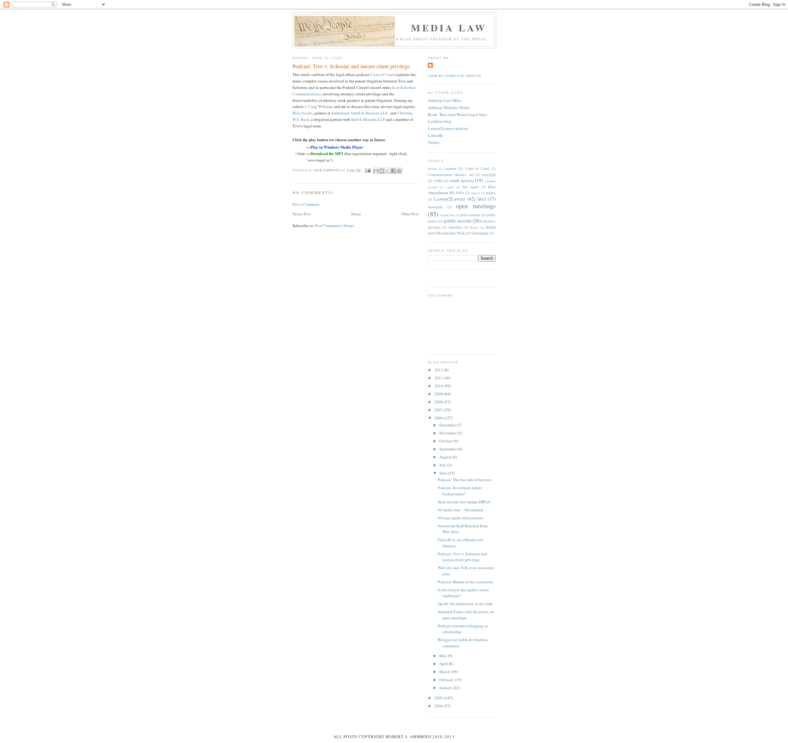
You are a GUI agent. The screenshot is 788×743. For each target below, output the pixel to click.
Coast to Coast (382, 74)
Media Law (448, 28)
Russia (474, 227)
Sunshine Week (453, 233)
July (443, 465)
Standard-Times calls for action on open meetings (466, 615)
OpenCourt (447, 215)
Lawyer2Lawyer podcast (448, 128)
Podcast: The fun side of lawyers (464, 479)
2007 (439, 410)
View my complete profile (454, 76)
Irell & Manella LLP (368, 119)
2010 (439, 386)
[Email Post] (367, 170)
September (448, 449)
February (447, 679)
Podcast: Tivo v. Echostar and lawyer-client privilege (462, 557)
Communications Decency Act (451, 174)
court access (461, 180)
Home (356, 214)
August (445, 457)
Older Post (410, 214)
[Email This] (376, 171)
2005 (439, 698)
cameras (450, 168)
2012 (439, 370)
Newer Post (301, 214)
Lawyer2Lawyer (449, 199)
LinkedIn (435, 135)
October (446, 441)
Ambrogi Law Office (444, 100)
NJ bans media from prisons (460, 518)
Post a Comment (306, 204)
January (446, 687)
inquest (475, 193)
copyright (489, 174)
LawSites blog (440, 121)
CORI (438, 180)
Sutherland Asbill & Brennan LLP (359, 113)
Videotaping (479, 233)
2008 (439, 402)
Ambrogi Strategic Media (449, 107)
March (445, 671)
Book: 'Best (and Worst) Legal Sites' (457, 114)
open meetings (476, 206)
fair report (471, 187)
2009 (439, 394)
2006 (439, 418)
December (448, 425)
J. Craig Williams (318, 106)
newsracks (435, 207)
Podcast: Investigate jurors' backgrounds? (460, 491)
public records (458, 221)
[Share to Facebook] (393, 171)
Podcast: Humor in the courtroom (465, 582)
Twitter (434, 142)
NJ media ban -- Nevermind (460, 510)
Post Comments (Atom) (334, 225)
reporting (455, 227)
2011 (439, 378)
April (444, 663)
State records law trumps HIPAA (464, 502)
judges (491, 192)
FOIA (460, 192)
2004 (439, 706)
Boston (432, 168)
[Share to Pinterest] (399, 171)
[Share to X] (387, 171)
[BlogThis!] (382, 171)
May (443, 655)
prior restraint (470, 215)
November (448, 433)
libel (481, 199)
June (443, 473)
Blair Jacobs (302, 113)
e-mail (450, 187)
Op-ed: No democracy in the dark (465, 603)
